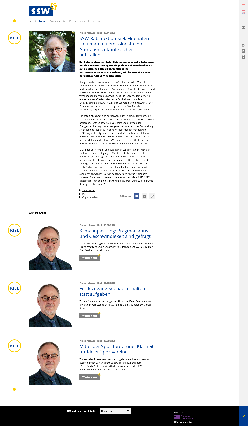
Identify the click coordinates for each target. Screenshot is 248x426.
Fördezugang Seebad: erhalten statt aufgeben (112, 291)
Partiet (32, 21)
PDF (84, 193)
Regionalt (85, 21)
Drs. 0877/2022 (141, 177)
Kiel (99, 32)
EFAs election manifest (183, 422)
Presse (73, 21)
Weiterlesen (89, 257)
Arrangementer (58, 21)
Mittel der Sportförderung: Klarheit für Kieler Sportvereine (116, 349)
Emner (43, 21)
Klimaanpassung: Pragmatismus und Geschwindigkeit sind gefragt (115, 233)
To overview (88, 190)
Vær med (97, 21)
